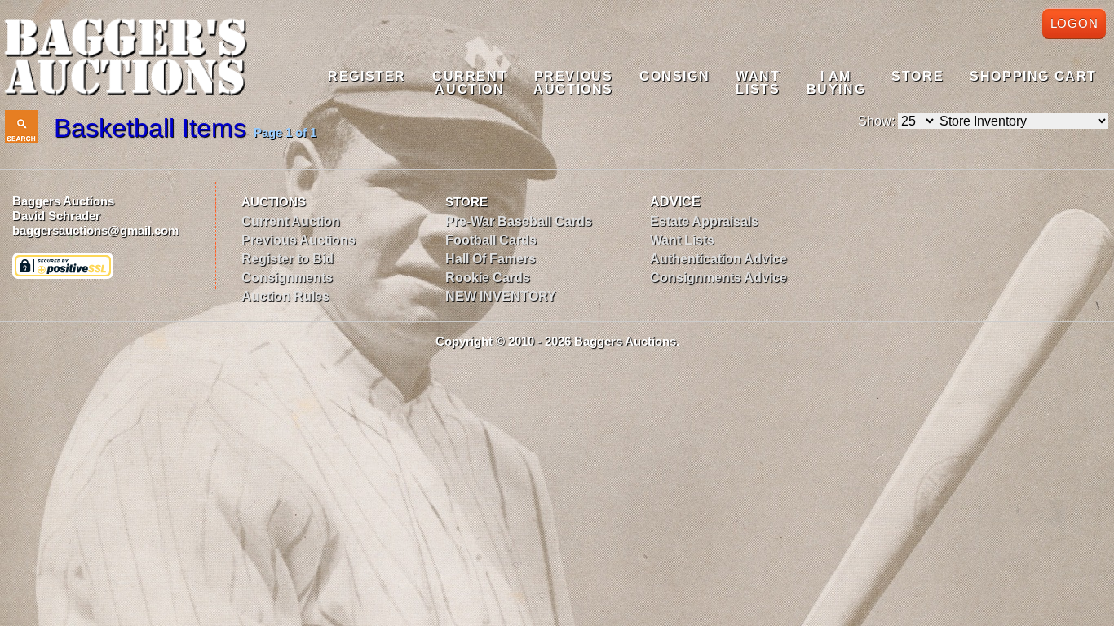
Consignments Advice (718, 277)
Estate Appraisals (704, 221)
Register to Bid (287, 259)
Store (917, 76)
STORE (466, 202)
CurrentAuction (469, 82)
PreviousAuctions (573, 82)
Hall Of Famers (490, 259)
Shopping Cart (1033, 76)
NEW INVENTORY (500, 296)
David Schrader (56, 216)
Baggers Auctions (63, 201)
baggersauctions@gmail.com (95, 230)
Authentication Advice (718, 259)
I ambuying (836, 82)
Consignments (287, 277)
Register (367, 76)
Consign (674, 76)
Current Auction (290, 221)
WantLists (758, 82)
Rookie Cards (487, 277)
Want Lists (682, 240)
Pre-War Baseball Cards (518, 221)
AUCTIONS (273, 202)
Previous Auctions (298, 240)
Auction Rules (285, 296)
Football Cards (491, 240)
